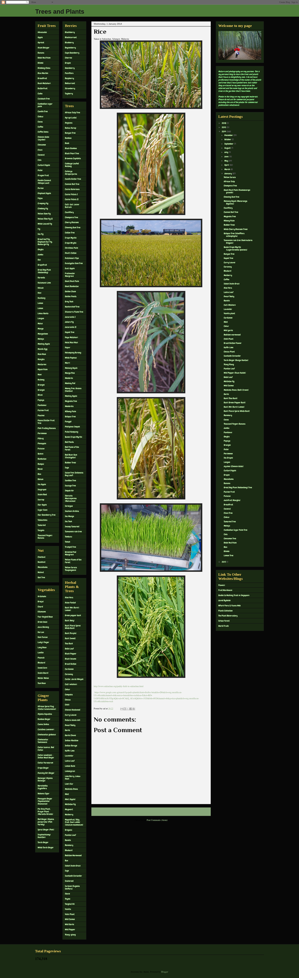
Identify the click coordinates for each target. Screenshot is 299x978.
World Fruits (223, 626)
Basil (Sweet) (70, 638)
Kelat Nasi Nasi (71, 342)
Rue (66, 860)
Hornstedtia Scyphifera (43, 787)
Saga (67, 467)
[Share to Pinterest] (133, 708)
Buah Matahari (44, 83)
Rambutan (42, 458)
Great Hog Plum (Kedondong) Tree (238, 487)
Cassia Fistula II (71, 199)
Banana (41, 52)
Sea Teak (68, 521)
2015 (224, 127)
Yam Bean (42, 683)
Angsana (68, 122)
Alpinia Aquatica (45, 714)
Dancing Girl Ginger (46, 773)
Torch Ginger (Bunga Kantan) (236, 360)
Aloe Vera (69, 597)
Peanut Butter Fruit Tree (46, 421)
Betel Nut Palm (44, 57)
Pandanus (228, 432)
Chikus (40, 116)
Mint (67, 794)
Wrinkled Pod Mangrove (70, 553)
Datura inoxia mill (72, 720)
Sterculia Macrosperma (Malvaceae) (71, 498)
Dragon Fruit (43, 175)
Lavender (228, 309)
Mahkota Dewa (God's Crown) (236, 389)
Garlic (67, 730)
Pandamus (42, 405)
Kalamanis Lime (44, 282)
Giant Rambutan (72, 286)
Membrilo (69, 378)
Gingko (40, 249)
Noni (40, 374)
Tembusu (68, 536)
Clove (40, 149)
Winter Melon (43, 678)
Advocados (42, 32)
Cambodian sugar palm (45, 105)
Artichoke (42, 596)
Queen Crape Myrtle (73, 436)
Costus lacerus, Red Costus (46, 748)
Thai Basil (69, 643)
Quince (40, 453)
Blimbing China (44, 68)
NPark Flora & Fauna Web (229, 605)
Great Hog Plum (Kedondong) (44, 271)
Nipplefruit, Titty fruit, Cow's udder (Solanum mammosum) (74, 822)
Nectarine (42, 364)
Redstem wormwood (232, 334)
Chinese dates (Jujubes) (43, 138)
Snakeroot (69, 881)
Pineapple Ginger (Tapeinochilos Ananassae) (45, 801)
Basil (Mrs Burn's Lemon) (72, 609)
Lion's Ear (69, 783)
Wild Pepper (70, 929)
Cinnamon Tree (230, 538)
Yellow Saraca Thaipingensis (71, 568)
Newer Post (99, 811)
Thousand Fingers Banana (45, 536)
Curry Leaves (70, 715)
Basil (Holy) (69, 620)
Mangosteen (43, 333)
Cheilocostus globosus (47, 734)
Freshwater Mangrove (70, 274)
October (228, 139)
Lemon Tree (228, 555)
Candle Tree (43, 111)
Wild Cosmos (70, 919)
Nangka (41, 359)
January (228, 173)
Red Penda (69, 442)
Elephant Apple (44, 193)
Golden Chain (70, 291)
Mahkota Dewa (71, 789)
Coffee (40, 126)
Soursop (41, 499)
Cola (39, 160)
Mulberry (69, 814)
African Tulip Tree (72, 112)
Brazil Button (70, 663)
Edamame (42, 611)
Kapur (67, 347)
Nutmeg (41, 379)
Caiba (40, 93)
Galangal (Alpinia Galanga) (45, 779)
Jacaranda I (70, 317)
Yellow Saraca (230, 177)
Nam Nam (42, 354)
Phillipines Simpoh (72, 426)
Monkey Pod (70, 383)
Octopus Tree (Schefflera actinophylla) (234, 234)
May (226, 160)
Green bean (42, 621)
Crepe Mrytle (70, 242)
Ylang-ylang (70, 934)
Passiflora (69, 73)
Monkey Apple (44, 343)
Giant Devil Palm (72, 281)
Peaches (41, 415)
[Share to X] (127, 708)
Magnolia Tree (71, 401)
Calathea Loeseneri (46, 729)
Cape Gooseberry (72, 52)
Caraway (69, 674)
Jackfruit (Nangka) (232, 500)
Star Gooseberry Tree (46, 514)
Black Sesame (70, 658)
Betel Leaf (228, 377)
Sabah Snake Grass (73, 865)
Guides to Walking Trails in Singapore (233, 595)
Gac (39, 259)
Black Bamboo (71, 148)
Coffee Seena (43, 131)
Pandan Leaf (70, 835)
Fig (39, 228)
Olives (40, 394)
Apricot (41, 42)
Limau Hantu (43, 313)
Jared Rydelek (224, 600)
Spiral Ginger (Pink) (46, 829)
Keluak (41, 287)
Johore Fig (69, 322)
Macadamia (42, 567)
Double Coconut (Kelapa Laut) (44, 181)
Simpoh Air (69, 490)
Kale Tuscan (43, 637)
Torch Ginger (43, 842)
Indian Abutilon (71, 740)
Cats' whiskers (71, 684)
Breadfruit (42, 78)
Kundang (41, 298)
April (226, 165)
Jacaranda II (70, 327)
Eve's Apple (70, 268)
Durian (41, 188)
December (228, 135)
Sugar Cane (42, 509)
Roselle (68, 840)
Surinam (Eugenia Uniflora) (72, 887)
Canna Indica (43, 724)
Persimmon (42, 433)
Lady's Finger (43, 642)
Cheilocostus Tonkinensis (43, 741)
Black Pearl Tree (72, 153)
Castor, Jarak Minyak (74, 679)
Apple (40, 37)
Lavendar (69, 755)
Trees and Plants (59, 11)
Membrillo (69, 406)
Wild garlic (228, 330)
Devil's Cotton (70, 253)
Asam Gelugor (43, 47)
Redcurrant (70, 83)
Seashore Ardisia (72, 511)
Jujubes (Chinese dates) (234, 466)
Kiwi (39, 292)
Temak (67, 541)
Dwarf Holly (70, 725)
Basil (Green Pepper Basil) (235, 402)
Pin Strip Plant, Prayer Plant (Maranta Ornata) (45, 811)
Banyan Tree (70, 132)
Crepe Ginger (43, 767)
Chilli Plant (228, 338)
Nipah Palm (42, 369)
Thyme (67, 898)
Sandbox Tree (70, 480)
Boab (67, 143)
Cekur (67, 689)
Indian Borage (71, 745)
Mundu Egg (42, 349)
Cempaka (69, 694)
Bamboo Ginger (44, 719)
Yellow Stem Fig (44, 213)
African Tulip (229, 181)
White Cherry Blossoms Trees (236, 229)
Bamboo (68, 138)
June (226, 156)
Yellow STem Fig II (45, 218)
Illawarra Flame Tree (74, 311)
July (226, 152)
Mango (40, 328)
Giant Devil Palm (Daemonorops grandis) (237, 191)
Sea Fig (40, 234)
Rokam (40, 479)
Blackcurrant (71, 37)
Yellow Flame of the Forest (73, 561)
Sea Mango (69, 516)
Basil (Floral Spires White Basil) (73, 627)
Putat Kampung (71, 431)
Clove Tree (228, 513)
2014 (224, 131)
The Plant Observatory (227, 615)
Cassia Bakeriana (72, 189)
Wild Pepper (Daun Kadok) (235, 372)
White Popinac (71, 357)
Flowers (221, 585)
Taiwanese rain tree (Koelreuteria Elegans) (238, 241)
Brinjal (41, 601)
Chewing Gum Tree (72, 227)
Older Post (202, 811)
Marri (67, 362)
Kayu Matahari (71, 337)
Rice (39, 474)
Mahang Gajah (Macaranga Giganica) (235, 202)
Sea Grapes (228, 457)
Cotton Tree (70, 232)
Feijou (40, 198)
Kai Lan (41, 632)
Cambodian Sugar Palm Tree (235, 530)
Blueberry (69, 42)
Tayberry (69, 93)
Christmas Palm (71, 247)
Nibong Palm (229, 220)
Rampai (41, 464)
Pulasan (41, 448)
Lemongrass (70, 771)
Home (151, 811)
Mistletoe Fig (70, 804)
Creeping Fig (43, 203)
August (227, 148)
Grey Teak (69, 301)
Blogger (164, 971)
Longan (41, 318)
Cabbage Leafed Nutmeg (72, 165)
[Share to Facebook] (130, 708)
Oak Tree (41, 577)
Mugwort (69, 809)
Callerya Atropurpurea (71, 172)
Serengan (69, 506)
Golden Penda (70, 296)
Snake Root (42, 494)
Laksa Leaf (69, 760)
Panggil (68, 421)
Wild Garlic (69, 924)
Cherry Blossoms (72, 222)
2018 (224, 123)
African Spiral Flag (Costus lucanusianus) (47, 707)
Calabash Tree (44, 98)
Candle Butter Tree (73, 179)
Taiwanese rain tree (73, 531)
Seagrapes (42, 489)
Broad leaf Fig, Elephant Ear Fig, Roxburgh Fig (45, 242)
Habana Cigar (43, 793)
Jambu (40, 254)
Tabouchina (42, 520)
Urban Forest (224, 620)
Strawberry (70, 88)
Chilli (67, 704)
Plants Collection (225, 610)
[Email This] (121, 708)
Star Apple (42, 504)
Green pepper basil (73, 615)
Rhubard (41, 662)
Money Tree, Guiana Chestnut (73, 389)
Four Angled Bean (45, 616)
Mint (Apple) (70, 799)
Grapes (68, 62)
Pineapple (42, 443)
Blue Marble (43, 73)
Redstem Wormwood (73, 855)
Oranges (41, 384)
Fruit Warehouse (225, 590)
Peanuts (41, 657)
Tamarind (42, 525)
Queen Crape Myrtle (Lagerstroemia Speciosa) (235, 248)
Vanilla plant (229, 313)
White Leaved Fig (45, 223)
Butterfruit (42, 88)
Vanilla (68, 909)
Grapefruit (42, 264)
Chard (40, 606)
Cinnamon (42, 144)
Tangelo (41, 530)
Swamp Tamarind (72, 526)
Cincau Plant (229, 351)
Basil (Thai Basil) (230, 398)
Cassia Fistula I (71, 194)
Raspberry (69, 78)
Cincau (68, 699)
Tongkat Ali (70, 904)
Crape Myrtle (70, 237)
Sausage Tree (70, 485)
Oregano (68, 829)
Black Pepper (70, 653)
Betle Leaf (69, 648)
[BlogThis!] (124, 708)
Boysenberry (70, 47)
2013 (224, 561)
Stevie (67, 893)
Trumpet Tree (70, 546)
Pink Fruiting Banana (47, 428)
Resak (40, 469)
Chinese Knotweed (72, 709)
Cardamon (69, 669)
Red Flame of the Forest (72, 448)
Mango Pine (70, 373)
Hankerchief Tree (72, 306)
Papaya (41, 400)
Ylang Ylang (229, 364)
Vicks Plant (69, 914)
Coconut (41, 154)
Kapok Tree (69, 332)
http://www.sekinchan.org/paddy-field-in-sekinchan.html (118, 686)
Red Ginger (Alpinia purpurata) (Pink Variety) (46, 822)
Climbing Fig (43, 208)
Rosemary (69, 845)
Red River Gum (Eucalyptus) (71, 456)
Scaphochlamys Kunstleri (44, 836)
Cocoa (40, 121)
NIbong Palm (70, 411)
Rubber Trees (70, 462)
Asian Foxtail (70, 602)
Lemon (40, 303)
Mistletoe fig (229, 381)
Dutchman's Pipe (72, 258)
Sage (67, 870)
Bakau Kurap (70, 127)
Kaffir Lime (69, 750)
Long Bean (42, 647)
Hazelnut (41, 562)
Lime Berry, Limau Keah (72, 777)
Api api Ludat (70, 117)
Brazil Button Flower (233, 343)
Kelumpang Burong (73, 352)
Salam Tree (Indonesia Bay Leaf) (74, 474)
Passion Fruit (43, 410)
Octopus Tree (70, 416)
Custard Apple (44, 165)
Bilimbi (40, 62)
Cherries (68, 57)
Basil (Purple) (70, 633)
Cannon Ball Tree (72, 184)
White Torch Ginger (46, 847)
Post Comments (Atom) (157, 820)
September (229, 143)
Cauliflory (69, 212)
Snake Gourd (43, 672)
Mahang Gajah (71, 368)
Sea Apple (42, 484)
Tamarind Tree (230, 521)
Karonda (41, 277)
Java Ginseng (43, 627)
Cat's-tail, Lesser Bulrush (72, 205)
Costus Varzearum (45, 762)
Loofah (41, 652)
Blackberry (70, 32)
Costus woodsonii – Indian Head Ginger (46, 756)
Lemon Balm (70, 766)
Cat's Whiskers (230, 305)
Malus (40, 323)
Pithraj (41, 438)
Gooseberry (70, 68)
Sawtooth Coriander (73, 875)
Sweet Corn (42, 667)
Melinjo (41, 338)
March (227, 169)
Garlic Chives (70, 735)
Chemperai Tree (71, 217)
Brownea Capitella (73, 158)
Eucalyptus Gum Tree (74, 263)
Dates (40, 170)
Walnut (41, 572)
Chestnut (41, 557)
